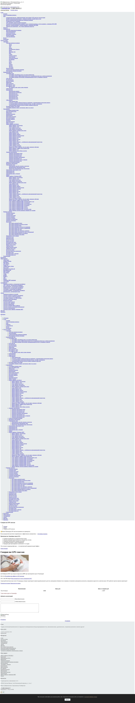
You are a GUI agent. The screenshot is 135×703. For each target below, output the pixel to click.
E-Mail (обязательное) (20, 601)
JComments (67, 620)
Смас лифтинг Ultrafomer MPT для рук (18, 206)
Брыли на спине (10, 240)
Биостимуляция (10, 81)
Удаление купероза (10, 218)
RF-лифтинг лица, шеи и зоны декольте (18, 87)
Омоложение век (10, 171)
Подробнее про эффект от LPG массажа (14, 576)
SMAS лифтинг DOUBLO (12, 124)
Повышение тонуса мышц (12, 235)
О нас (2, 12)
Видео (4, 37)
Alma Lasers (6, 260)
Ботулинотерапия (10, 117)
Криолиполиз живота (14, 91)
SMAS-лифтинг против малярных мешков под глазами (22, 210)
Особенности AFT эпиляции (13, 21)
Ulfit (4, 277)
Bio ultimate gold (7, 270)
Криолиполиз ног (13, 96)
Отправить (3, 619)
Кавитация (8, 82)
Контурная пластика (11, 116)
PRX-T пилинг (9, 122)
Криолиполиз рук (13, 93)
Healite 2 (5, 276)
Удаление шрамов (10, 216)
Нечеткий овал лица (11, 242)
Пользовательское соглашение (8, 649)
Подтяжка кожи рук (11, 254)
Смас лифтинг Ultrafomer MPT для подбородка (20, 204)
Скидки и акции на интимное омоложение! (13, 306)
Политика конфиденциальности (8, 648)
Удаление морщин (10, 213)
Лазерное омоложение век (15, 155)
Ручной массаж (10, 79)
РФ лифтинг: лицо (10, 84)
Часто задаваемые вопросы (9, 15)
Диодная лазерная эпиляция (13, 43)
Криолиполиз (9, 90)
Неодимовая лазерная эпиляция (13, 70)
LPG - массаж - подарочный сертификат (13, 285)
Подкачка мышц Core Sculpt (13, 106)
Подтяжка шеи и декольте (12, 253)
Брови (10, 48)
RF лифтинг (3, 668)
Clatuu (4, 273)
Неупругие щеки (10, 249)
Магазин (3, 310)
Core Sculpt (6, 281)
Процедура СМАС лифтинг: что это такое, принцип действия (24, 147)
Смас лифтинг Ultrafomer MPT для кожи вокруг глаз (21, 201)
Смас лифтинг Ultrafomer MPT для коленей (19, 202)
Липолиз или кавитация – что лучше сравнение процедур (20, 26)
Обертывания (9, 88)
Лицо (10, 45)
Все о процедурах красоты (7, 646)
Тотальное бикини (13, 58)
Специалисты (6, 29)
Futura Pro (5, 265)
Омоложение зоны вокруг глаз (13, 169)
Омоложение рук (10, 172)
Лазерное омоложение (11, 152)
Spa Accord (6, 267)
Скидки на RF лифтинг (9, 303)
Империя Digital (3, 633)
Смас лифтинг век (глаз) (15, 128)
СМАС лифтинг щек (14, 143)
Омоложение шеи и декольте (13, 173)
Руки (10, 60)
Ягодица (11, 67)
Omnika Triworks (7, 261)
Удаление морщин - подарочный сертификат (14, 290)
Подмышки (11, 59)
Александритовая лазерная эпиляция (15, 69)
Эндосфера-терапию (42, 533)
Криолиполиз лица (13, 98)
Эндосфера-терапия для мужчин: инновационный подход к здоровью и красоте (28, 77)
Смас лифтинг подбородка (15, 129)
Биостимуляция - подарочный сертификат (13, 286)
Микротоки (9, 112)
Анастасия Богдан (10, 32)
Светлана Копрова (10, 36)
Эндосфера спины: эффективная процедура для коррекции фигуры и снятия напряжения (30, 76)
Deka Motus (6, 272)
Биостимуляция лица (11, 111)
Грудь (10, 44)
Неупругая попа (10, 239)
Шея (10, 53)
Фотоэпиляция (9, 68)
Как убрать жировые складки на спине (18, 224)
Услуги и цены (4, 40)
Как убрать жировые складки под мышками (19, 227)
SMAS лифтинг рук (13, 138)
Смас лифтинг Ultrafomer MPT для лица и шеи (20, 209)
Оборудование (4, 258)
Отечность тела (10, 237)
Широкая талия (10, 238)
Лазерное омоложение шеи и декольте (18, 159)
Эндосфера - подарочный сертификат (12, 289)
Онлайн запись (14, 10)
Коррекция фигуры (8, 72)
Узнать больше (4, 548)
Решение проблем (7, 211)
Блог (4, 16)
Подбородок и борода (14, 49)
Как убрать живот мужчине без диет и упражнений (21, 232)
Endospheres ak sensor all (9, 268)
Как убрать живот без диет (15, 229)
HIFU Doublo (6, 271)
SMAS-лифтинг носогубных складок (18, 150)
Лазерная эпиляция (5, 660)
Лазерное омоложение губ (15, 158)
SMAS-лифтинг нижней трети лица (17, 130)
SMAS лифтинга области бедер (16, 135)
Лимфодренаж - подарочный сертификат (13, 287)
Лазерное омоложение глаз (15, 154)
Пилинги (8, 120)
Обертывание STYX (5, 658)
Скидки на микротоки (8, 304)
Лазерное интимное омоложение (17, 157)
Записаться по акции (15, 583)
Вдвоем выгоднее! (7, 300)
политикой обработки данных (90, 696)
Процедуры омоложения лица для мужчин (19, 168)
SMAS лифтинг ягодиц (14, 139)
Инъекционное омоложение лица (17, 167)
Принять (67, 699)
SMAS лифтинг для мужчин (16, 125)
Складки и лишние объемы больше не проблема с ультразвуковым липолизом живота (29, 102)
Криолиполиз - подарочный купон (11, 291)
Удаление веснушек (11, 215)
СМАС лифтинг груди (14, 144)
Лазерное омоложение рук (15, 161)
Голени (10, 64)
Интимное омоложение (11, 163)
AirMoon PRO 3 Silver (8, 266)
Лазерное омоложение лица (15, 153)
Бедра (10, 62)
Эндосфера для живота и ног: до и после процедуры (21, 74)
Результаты (3, 257)
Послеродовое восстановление (13, 251)
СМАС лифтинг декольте (15, 145)
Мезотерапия (9, 115)
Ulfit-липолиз (9, 100)
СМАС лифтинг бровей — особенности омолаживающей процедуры (25, 142)
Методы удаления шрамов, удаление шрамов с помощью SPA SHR (22, 25)
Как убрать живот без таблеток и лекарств (19, 230)
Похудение (8, 221)
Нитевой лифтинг (10, 119)
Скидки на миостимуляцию (10, 299)
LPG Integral (6, 263)
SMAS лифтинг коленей (15, 136)
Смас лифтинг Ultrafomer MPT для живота (19, 205)
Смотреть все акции (5, 583)
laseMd (5, 275)
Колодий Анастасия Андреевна (13, 30)
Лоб (10, 46)
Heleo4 (7, 175)
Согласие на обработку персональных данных (12, 650)
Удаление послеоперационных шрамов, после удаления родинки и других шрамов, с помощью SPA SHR (31, 24)
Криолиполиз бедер (13, 95)
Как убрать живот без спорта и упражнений (19, 228)
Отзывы (5, 13)
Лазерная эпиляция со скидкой (10, 294)
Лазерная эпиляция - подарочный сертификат (14, 284)
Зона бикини (12, 57)
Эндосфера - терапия (6, 664)
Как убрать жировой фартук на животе (18, 233)
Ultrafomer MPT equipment (9, 280)
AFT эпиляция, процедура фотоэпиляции (16, 22)
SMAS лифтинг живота (14, 134)
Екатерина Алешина (11, 34)
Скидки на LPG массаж (9, 301)
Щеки (10, 50)
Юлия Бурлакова (10, 35)
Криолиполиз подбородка (15, 92)
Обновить (3, 615)
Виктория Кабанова (11, 31)
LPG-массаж (9, 78)
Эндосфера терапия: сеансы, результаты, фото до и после (19, 107)
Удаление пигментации (11, 219)
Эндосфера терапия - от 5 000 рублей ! (12, 298)
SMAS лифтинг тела (14, 133)
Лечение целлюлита (11, 220)
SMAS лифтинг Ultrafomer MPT (13, 176)
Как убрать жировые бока (15, 225)
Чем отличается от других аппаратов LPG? (21, 578)
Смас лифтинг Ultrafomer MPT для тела (18, 208)
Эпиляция (5, 41)
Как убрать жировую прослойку (16, 234)
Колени (11, 65)
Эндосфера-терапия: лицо (12, 110)
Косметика (6, 39)
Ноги (10, 63)
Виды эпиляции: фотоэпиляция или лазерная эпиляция (19, 20)
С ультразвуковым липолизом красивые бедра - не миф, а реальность (25, 103)
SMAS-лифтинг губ (13, 149)
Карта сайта (3, 629)
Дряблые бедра (9, 246)
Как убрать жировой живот (15, 223)
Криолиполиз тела (13, 97)
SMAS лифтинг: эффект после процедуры (19, 148)
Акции (2, 293)
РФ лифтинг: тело (10, 86)
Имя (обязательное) (19, 599)
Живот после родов (11, 244)
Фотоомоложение (10, 121)
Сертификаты (4, 282)
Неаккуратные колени (11, 247)
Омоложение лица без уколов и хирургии (19, 166)
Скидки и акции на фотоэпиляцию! (12, 296)
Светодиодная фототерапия (12, 162)
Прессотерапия (9, 83)
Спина (10, 54)
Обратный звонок (5, 10)
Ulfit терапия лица (13, 101)
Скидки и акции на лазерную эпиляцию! (13, 295)
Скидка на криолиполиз (9, 308)
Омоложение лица (10, 164)
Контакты (3, 312)
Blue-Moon (6, 262)
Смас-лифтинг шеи (13, 131)
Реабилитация (6, 256)
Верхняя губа (12, 51)
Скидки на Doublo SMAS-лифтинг (11, 305)
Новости (5, 27)
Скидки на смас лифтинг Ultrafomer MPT (13, 309)
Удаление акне (9, 214)
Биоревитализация (10, 114)
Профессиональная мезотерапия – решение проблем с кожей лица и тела (23, 18)
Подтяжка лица (10, 252)
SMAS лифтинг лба (13, 140)
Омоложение (6, 109)
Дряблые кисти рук (10, 248)
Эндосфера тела (10, 73)
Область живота (13, 55)
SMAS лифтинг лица (14, 126)
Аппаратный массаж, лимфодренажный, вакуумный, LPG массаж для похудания (25, 17)
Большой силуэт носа (11, 243)
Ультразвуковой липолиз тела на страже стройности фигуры (23, 105)
